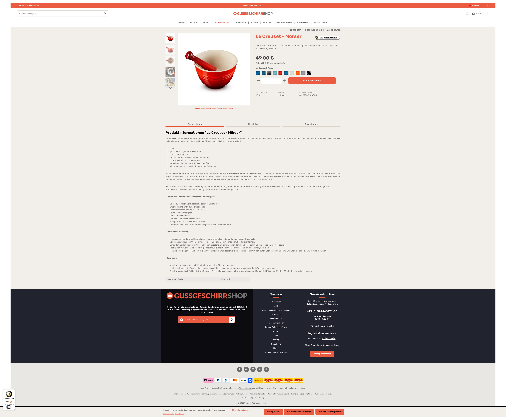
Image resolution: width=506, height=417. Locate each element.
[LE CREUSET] (221, 23)
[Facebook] (239, 369)
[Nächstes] (170, 88)
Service (276, 294)
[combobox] (60, 13)
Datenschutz (276, 314)
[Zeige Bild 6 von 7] (225, 108)
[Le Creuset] (327, 37)
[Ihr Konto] (467, 13)
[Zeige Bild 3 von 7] (208, 108)
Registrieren (34, 5)
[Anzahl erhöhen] (284, 80)
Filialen (276, 348)
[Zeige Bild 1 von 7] (197, 108)
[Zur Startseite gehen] (253, 13)
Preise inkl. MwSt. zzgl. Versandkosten (271, 63)
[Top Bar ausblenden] (488, 5)
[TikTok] (266, 369)
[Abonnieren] (232, 320)
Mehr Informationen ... (241, 410)
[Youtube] (246, 369)
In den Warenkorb (312, 80)
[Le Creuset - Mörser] (214, 69)
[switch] (8, 407)
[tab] (195, 124)
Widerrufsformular (276, 323)
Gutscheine (276, 344)
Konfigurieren (273, 412)
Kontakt (276, 331)
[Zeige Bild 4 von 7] (214, 108)
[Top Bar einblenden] (488, 13)
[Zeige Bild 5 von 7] (220, 108)
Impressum (276, 302)
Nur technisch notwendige (299, 412)
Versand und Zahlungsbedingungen (276, 310)
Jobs (276, 335)
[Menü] (13, 391)
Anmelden (20, 5)
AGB (276, 306)
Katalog (276, 340)
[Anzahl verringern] (258, 80)
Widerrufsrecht (276, 319)
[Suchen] (105, 13)
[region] (208, 75)
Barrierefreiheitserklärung (276, 327)
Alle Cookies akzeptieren (330, 412)
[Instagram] (253, 369)
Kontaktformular (328, 338)
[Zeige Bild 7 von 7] (231, 108)
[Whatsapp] (259, 369)
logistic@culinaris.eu (322, 333)
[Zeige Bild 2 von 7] (203, 108)
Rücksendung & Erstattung (276, 352)
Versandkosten (245, 388)
